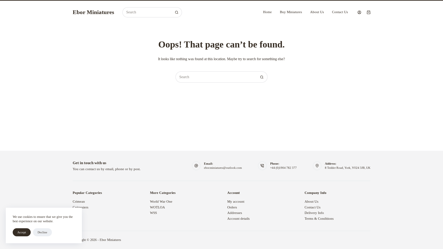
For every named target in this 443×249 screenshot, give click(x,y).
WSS (153, 213)
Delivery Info (314, 213)
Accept (21, 232)
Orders (232, 207)
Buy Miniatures (291, 12)
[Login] (359, 12)
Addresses (234, 213)
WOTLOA (157, 207)
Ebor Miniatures (93, 12)
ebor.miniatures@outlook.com (223, 167)
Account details (238, 218)
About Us (317, 12)
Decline (42, 232)
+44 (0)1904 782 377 (283, 167)
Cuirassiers (80, 207)
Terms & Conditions (319, 218)
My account (235, 201)
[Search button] (177, 12)
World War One (161, 201)
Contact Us (340, 12)
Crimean (79, 201)
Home (267, 12)
